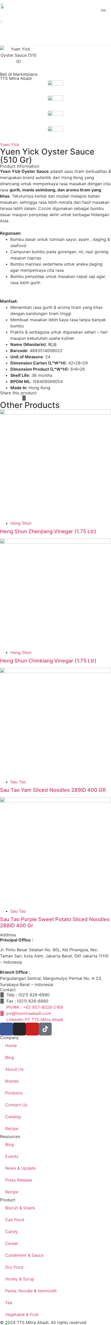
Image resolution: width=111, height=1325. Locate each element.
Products (14, 1092)
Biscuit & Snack (20, 1207)
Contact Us (16, 1104)
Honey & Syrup (19, 1278)
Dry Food (14, 1267)
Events (11, 1156)
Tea (8, 1302)
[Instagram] (19, 1029)
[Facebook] (6, 1029)
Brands (12, 1081)
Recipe (11, 1128)
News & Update (20, 1168)
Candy (11, 1231)
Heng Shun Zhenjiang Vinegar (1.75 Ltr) (48, 531)
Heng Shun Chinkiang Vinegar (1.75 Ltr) (48, 661)
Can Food (14, 1219)
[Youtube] (32, 1029)
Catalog (13, 1116)
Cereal (11, 1243)
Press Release (18, 1180)
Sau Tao (18, 781)
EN (103, 10)
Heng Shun (20, 523)
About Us (14, 1069)
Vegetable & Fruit (22, 1314)
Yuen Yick (9, 144)
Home (11, 1045)
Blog (9, 1057)
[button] (1, 22)
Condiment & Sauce (24, 1255)
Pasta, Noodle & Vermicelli (31, 1290)
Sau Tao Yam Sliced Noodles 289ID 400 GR (53, 790)
